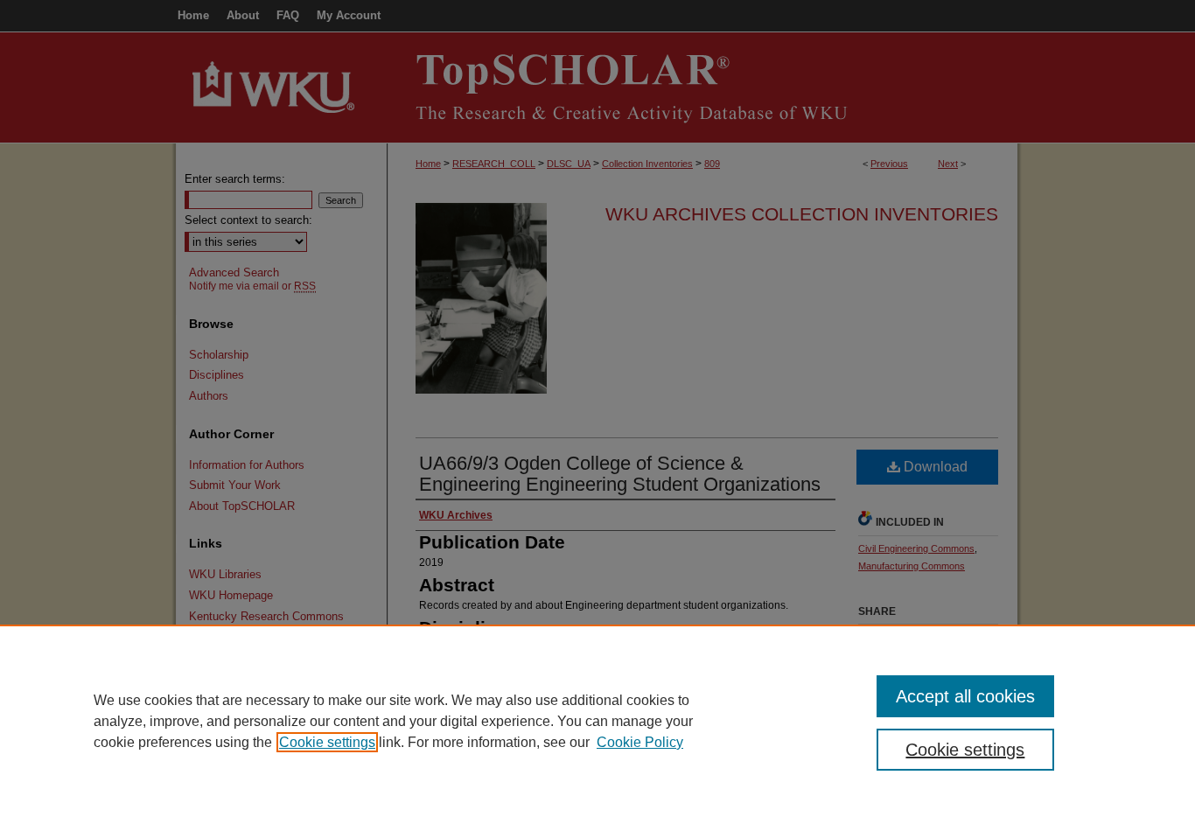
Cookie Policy (640, 742)
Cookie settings (327, 742)
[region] (597, 721)
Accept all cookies (965, 696)
